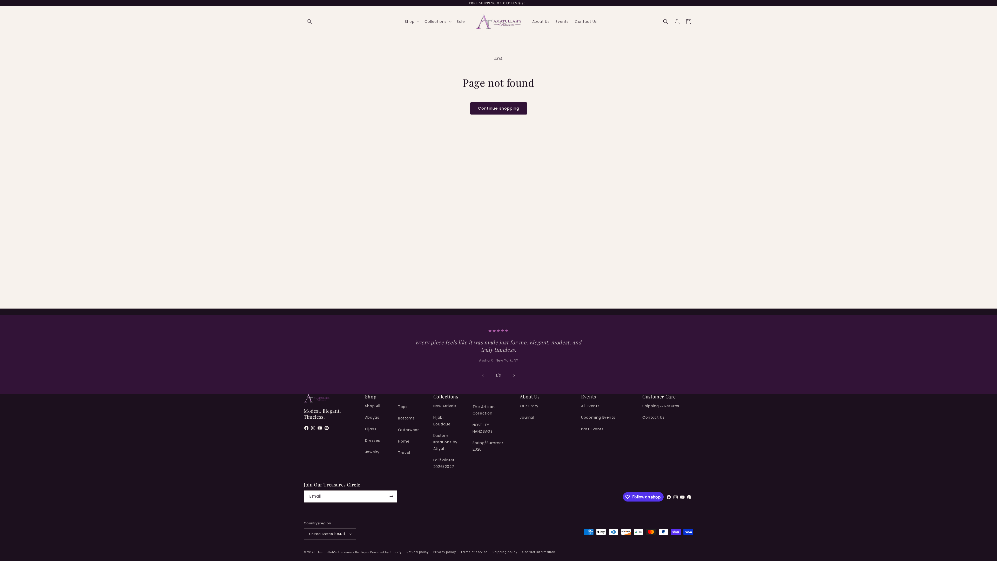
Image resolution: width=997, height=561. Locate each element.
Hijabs (370, 429)
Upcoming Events (598, 417)
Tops (402, 406)
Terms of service (474, 552)
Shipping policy (505, 552)
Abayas (372, 417)
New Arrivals (444, 406)
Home (403, 441)
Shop (409, 21)
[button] (309, 21)
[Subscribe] (391, 496)
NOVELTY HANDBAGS (483, 428)
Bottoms (406, 418)
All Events (590, 406)
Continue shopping (498, 108)
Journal (527, 417)
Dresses (372, 440)
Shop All (372, 406)
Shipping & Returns (660, 406)
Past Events (592, 429)
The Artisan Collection (484, 410)
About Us (541, 21)
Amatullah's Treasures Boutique (344, 552)
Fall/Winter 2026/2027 (444, 463)
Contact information (538, 552)
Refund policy (418, 552)
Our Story (529, 406)
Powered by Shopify (386, 552)
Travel (404, 452)
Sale (461, 21)
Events (562, 21)
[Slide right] (514, 375)
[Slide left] (483, 375)
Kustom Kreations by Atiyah (445, 442)
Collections (436, 21)
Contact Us (586, 21)
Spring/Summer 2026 (488, 446)
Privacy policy (444, 552)
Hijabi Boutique (442, 420)
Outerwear (408, 429)
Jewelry (372, 452)
